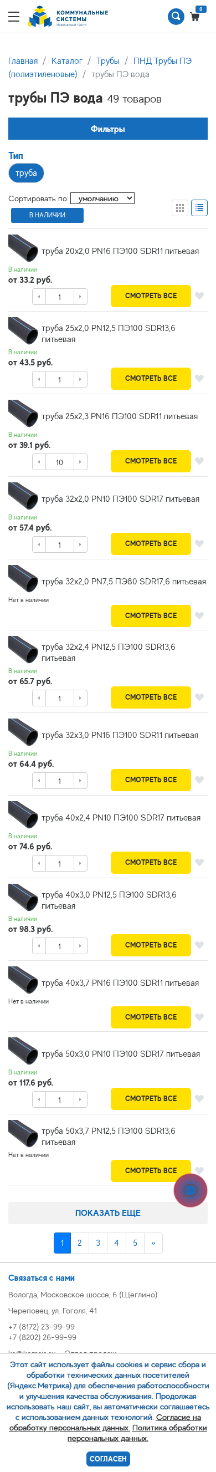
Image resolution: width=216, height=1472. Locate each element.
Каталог (67, 61)
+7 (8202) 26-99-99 (42, 1337)
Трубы (108, 61)
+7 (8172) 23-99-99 (41, 1326)
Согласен (108, 1459)
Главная (23, 61)
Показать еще (108, 1213)
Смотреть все (151, 296)
